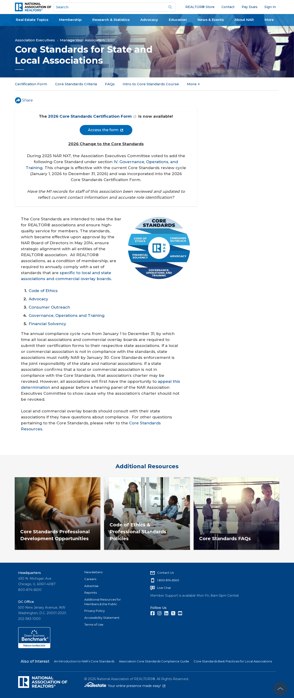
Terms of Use (93, 624)
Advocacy (149, 19)
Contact (228, 7)
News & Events (211, 19)
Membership (70, 19)
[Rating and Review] (34, 647)
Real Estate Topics (32, 19)
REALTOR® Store (200, 7)
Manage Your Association (82, 40)
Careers (90, 579)
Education (178, 19)
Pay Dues (249, 7)
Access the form (103, 130)
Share (27, 100)
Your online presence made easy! (136, 686)
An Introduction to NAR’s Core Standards (84, 661)
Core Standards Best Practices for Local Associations (233, 661)
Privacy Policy (94, 611)
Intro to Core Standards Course (151, 84)
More (269, 19)
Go (170, 7)
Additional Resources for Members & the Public (102, 602)
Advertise (91, 586)
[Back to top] (280, 689)
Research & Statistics (111, 19)
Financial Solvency (47, 323)
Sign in (270, 7)
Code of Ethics (43, 290)
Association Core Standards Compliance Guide (154, 661)
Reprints (90, 592)
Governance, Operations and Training (67, 315)
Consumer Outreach (49, 307)
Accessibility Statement (101, 617)
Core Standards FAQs (225, 538)
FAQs (110, 84)
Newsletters (93, 572)
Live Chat (164, 588)
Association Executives (35, 40)
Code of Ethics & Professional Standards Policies (138, 531)
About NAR (244, 19)
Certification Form (31, 84)
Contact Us (165, 572)
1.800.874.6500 (168, 580)
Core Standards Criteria (76, 84)
